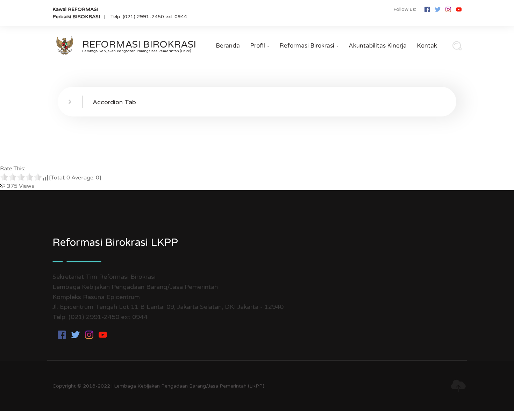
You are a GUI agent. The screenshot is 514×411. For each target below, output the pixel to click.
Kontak (427, 45)
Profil (259, 45)
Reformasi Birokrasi (308, 45)
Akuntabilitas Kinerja (378, 45)
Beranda (228, 45)
